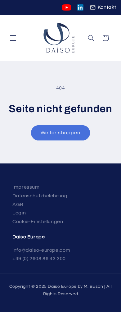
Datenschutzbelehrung (40, 195)
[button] (13, 38)
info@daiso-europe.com (41, 250)
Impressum (26, 187)
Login (19, 212)
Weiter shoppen (60, 132)
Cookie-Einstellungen (37, 221)
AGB (18, 204)
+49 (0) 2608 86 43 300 (39, 258)
